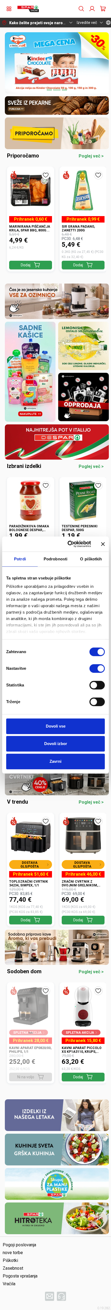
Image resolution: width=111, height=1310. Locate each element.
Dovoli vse (55, 726)
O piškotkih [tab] (91, 559)
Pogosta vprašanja (20, 1276)
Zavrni (55, 761)
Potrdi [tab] (20, 559)
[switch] (97, 668)
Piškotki (10, 1260)
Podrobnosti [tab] (55, 559)
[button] (28, 9)
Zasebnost (13, 1268)
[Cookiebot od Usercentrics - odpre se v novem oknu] (68, 544)
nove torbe (13, 1252)
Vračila (9, 1283)
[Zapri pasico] (103, 544)
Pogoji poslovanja (19, 1244)
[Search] (81, 9)
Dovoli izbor (55, 743)
